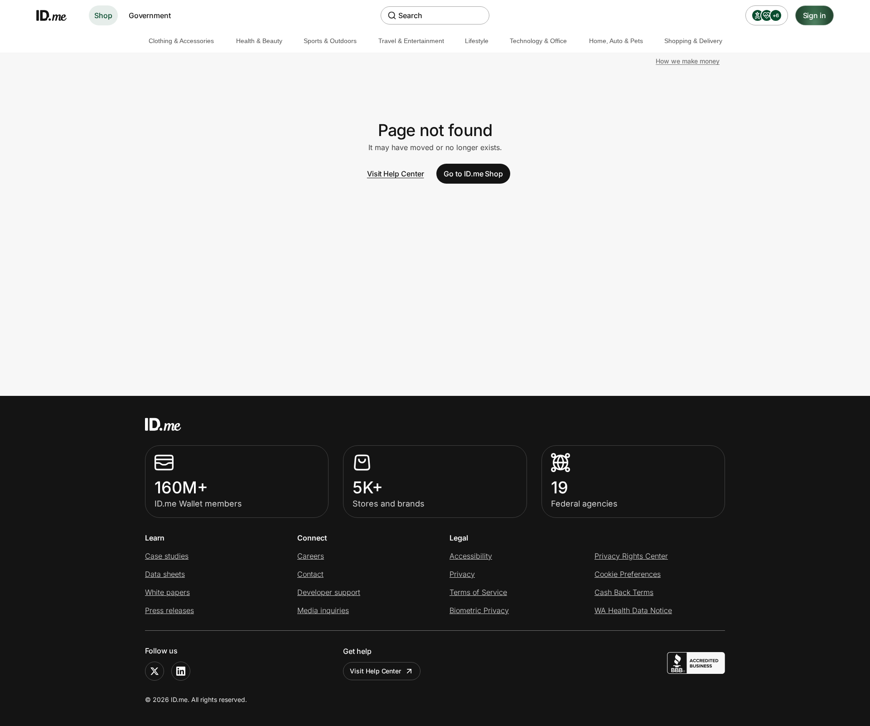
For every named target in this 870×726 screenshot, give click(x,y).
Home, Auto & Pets (616, 40)
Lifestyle (476, 40)
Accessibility (471, 555)
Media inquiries (323, 610)
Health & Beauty (259, 40)
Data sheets (165, 574)
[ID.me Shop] (57, 15)
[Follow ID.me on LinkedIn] (180, 671)
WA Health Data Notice (633, 610)
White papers (167, 592)
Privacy (462, 574)
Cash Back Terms (623, 592)
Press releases (169, 610)
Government (150, 15)
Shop (103, 15)
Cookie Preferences (627, 574)
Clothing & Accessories (181, 40)
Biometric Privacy (479, 610)
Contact (310, 574)
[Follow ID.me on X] (154, 671)
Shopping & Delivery (693, 40)
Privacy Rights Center (631, 555)
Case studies (166, 555)
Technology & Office (538, 40)
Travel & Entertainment (411, 40)
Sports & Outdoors (330, 40)
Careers (310, 555)
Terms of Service (478, 592)
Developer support (328, 592)
